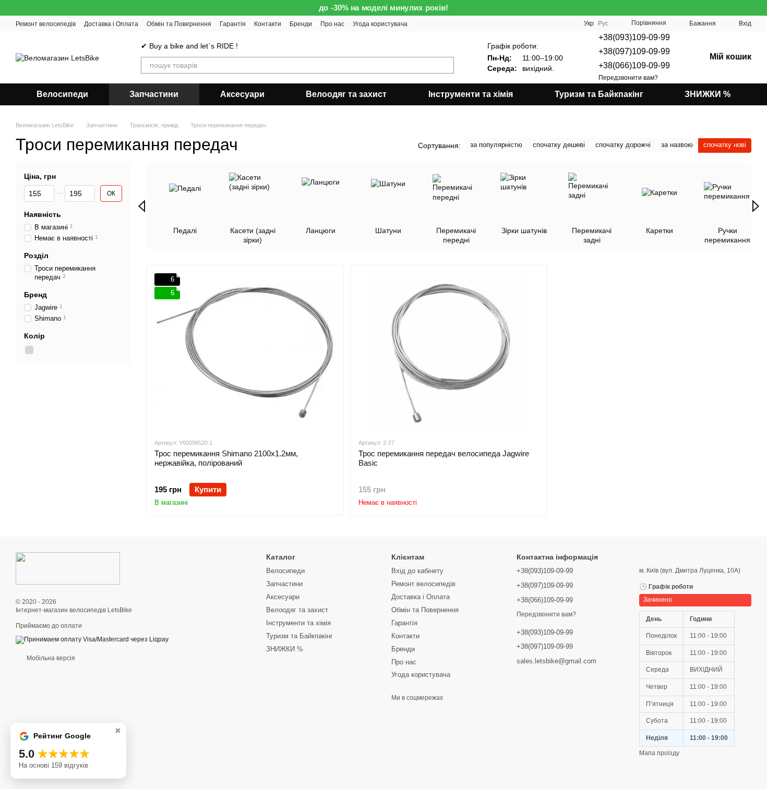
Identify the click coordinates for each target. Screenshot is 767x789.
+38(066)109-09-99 (634, 65)
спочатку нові (724, 145)
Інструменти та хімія (470, 94)
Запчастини (153, 94)
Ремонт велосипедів (46, 24)
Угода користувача (380, 24)
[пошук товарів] (445, 65)
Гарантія (233, 24)
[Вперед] (755, 206)
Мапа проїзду (659, 753)
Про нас (332, 24)
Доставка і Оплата (111, 24)
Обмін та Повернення (179, 24)
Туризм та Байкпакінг (599, 94)
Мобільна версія (50, 658)
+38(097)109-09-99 (634, 51)
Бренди (301, 24)
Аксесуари (242, 94)
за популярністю (496, 145)
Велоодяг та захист (346, 94)
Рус (603, 23)
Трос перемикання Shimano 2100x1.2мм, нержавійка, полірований (226, 458)
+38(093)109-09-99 (634, 37)
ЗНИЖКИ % (707, 94)
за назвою (677, 145)
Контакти (267, 24)
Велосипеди (62, 94)
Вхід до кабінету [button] (417, 571)
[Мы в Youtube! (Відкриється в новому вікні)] (422, 23)
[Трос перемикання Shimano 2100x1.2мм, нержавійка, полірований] (244, 351)
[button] (759, 8)
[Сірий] (29, 350)
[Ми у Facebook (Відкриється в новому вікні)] (434, 23)
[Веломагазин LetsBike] (68, 568)
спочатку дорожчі (623, 145)
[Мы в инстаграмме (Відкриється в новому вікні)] (447, 23)
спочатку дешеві (559, 145)
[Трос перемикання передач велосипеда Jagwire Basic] (449, 351)
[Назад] (141, 206)
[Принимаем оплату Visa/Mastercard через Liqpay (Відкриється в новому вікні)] (92, 639)
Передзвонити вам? (628, 77)
